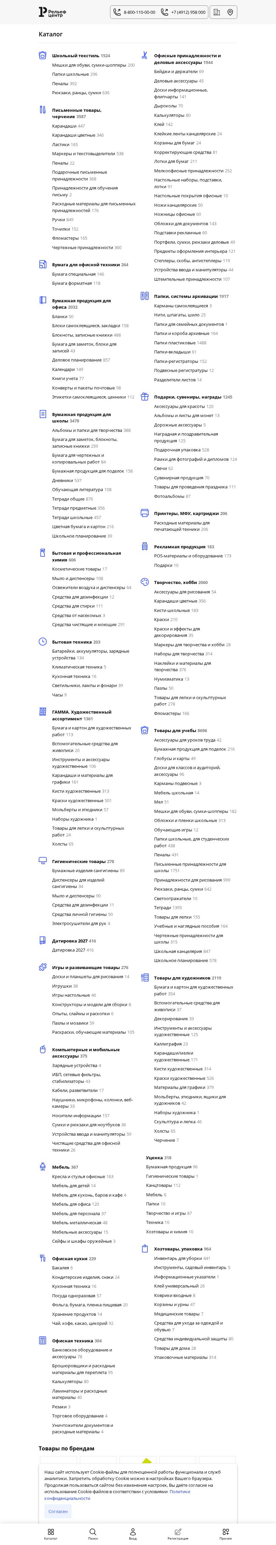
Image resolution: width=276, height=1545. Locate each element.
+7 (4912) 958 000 (188, 12)
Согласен (58, 1511)
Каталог (50, 1538)
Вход (133, 1538)
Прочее (225, 1538)
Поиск (93, 1538)
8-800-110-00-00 (139, 12)
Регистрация (178, 1538)
